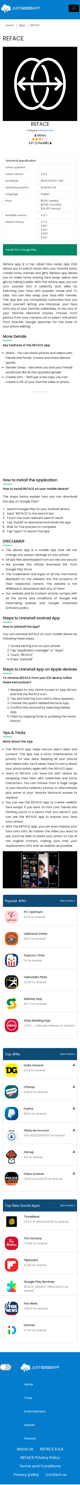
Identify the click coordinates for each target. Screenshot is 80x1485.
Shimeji (28, 1152)
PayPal (28, 1109)
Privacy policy (26, 1474)
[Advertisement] (40, 433)
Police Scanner (34, 1174)
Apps (22, 25)
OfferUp (29, 1087)
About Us (25, 1449)
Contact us (56, 1474)
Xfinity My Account (36, 1130)
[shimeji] (74, 1151)
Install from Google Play (21, 250)
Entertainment (46, 130)
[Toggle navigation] (74, 8)
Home (10, 25)
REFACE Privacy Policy (40, 1457)
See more (67, 901)
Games (29, 1425)
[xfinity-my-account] (74, 1130)
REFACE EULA (51, 1449)
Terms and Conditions (40, 1466)
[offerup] (74, 1086)
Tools (28, 1398)
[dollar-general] (74, 1065)
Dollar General (33, 1065)
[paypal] (74, 1108)
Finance (30, 1438)
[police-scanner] (74, 1173)
